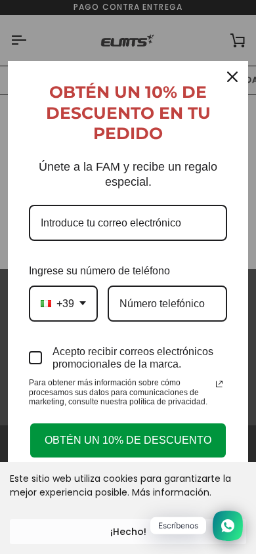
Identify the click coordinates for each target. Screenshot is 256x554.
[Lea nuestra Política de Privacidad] (219, 384)
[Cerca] (232, 77)
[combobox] (63, 304)
